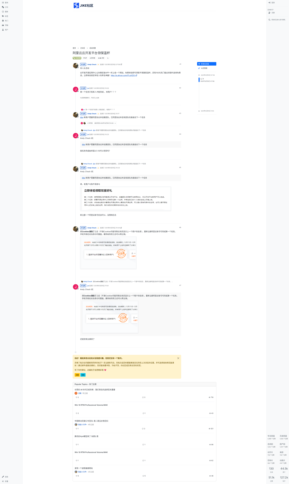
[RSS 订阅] (108, 58)
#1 (180, 64)
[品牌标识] (84, 5)
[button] (11, 477)
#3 (180, 113)
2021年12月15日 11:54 (101, 286)
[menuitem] (277, 3)
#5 (180, 167)
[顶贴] (167, 81)
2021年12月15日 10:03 (101, 88)
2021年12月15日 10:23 (101, 134)
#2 (180, 88)
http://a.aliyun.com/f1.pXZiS (123, 75)
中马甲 (83, 64)
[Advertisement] (144, 28)
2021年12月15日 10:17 (112, 114)
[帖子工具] (179, 81)
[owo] (76, 471)
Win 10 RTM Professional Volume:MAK (91, 405)
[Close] (178, 358)
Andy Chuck (91, 64)
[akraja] (76, 409)
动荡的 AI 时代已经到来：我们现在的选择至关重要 (95, 389)
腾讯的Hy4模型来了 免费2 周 (86, 436)
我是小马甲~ (82, 424)
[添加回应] (162, 81)
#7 (180, 285)
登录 (83, 375)
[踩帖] (175, 81)
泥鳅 (79, 393)
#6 (180, 227)
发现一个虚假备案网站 (84, 468)
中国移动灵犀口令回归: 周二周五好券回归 (91, 421)
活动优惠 (78, 58)
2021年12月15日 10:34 (112, 228)
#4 (180, 134)
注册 (77, 375)
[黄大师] (76, 424)
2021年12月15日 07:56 (112, 64)
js (88, 88)
